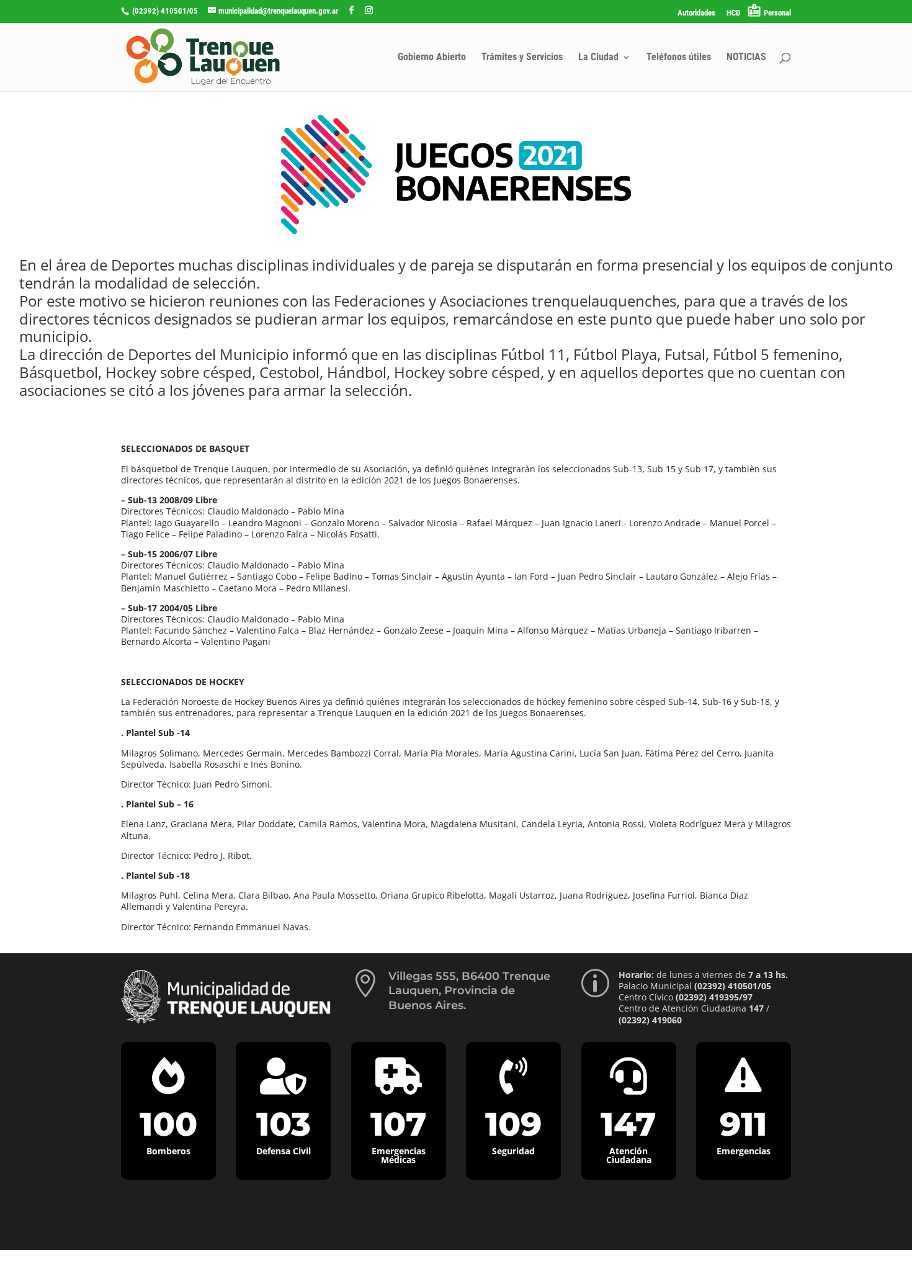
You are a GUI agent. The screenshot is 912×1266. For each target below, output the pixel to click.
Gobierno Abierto (432, 58)
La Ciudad (598, 58)
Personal (777, 12)
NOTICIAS (746, 58)
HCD (733, 13)
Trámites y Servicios (522, 58)
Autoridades (696, 13)
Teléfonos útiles (678, 58)
